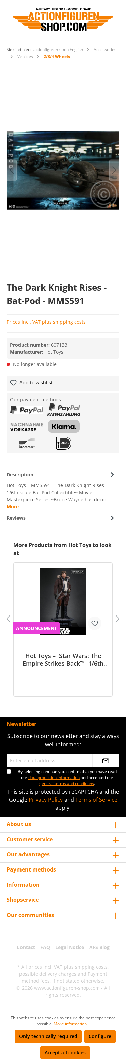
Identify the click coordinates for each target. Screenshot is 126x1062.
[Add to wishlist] (94, 623)
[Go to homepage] (63, 19)
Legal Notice (69, 947)
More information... (72, 1024)
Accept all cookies (65, 1052)
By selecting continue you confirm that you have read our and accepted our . (67, 778)
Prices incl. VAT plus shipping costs (46, 321)
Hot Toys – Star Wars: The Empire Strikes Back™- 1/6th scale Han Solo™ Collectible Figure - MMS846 (63, 659)
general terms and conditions (66, 784)
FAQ (45, 947)
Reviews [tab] (16, 518)
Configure (100, 1036)
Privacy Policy (46, 799)
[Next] (114, 170)
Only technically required (48, 1036)
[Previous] (12, 170)
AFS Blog (99, 947)
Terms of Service (96, 799)
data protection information (54, 777)
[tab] (61, 490)
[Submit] (105, 760)
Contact (26, 947)
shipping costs (91, 967)
